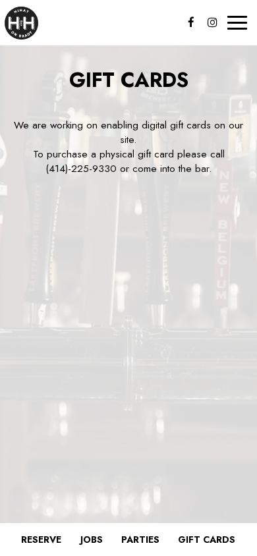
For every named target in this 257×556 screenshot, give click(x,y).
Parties (140, 539)
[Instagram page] (212, 22)
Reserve (41, 539)
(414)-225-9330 (81, 168)
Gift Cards (206, 539)
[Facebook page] (191, 22)
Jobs (91, 539)
